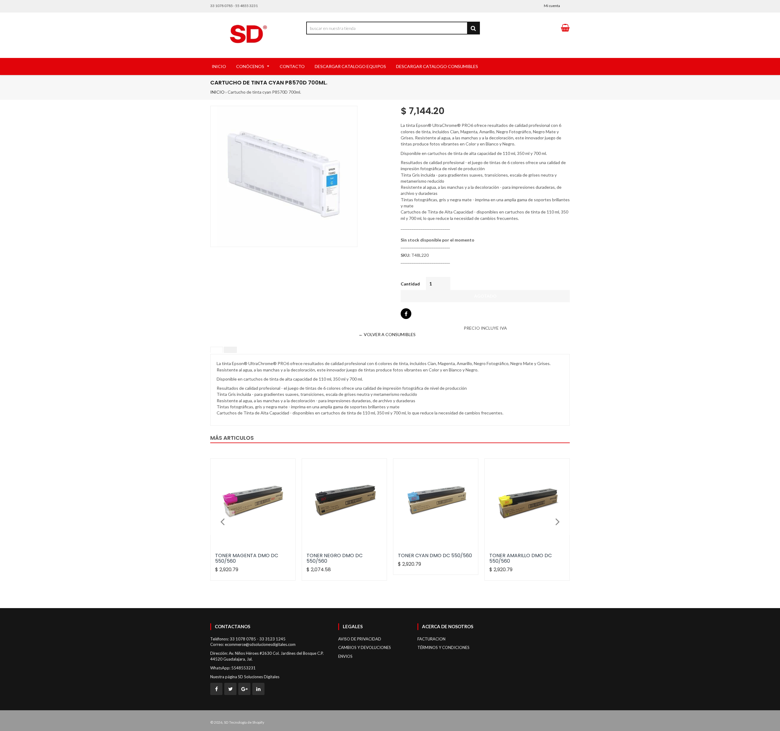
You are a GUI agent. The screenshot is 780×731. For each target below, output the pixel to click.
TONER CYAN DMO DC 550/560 (435, 555)
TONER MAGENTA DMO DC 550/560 (246, 558)
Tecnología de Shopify (246, 722)
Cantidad (410, 283)
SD (226, 722)
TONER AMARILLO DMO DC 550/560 (520, 558)
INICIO (217, 92)
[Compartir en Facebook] (406, 313)
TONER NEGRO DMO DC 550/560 (335, 558)
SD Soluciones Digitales (258, 676)
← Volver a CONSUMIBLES (387, 334)
